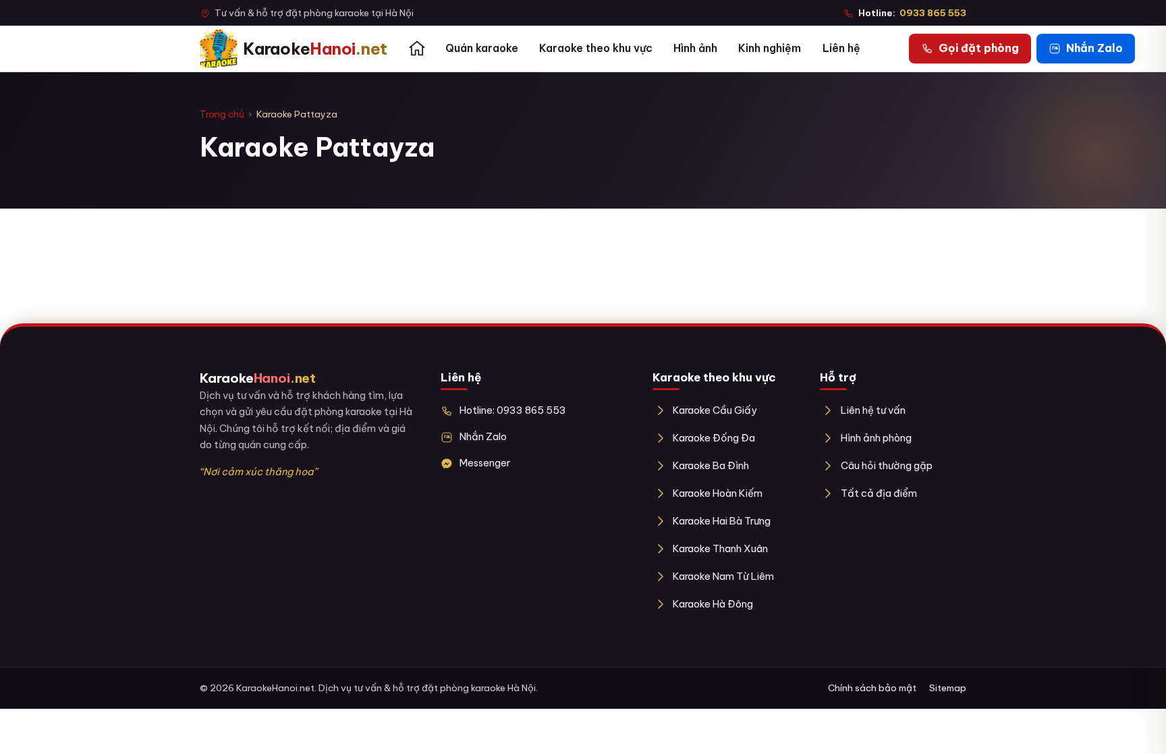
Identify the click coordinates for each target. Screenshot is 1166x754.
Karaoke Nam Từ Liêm (723, 576)
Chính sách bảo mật (872, 688)
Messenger (485, 462)
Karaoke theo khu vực (596, 48)
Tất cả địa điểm (878, 493)
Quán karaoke (481, 48)
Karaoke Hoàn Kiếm (717, 493)
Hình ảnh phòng (876, 437)
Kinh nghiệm (769, 48)
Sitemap (947, 688)
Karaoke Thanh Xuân (720, 548)
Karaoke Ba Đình (711, 465)
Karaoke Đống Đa (714, 437)
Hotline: (912, 13)
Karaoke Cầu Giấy (715, 410)
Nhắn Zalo (483, 436)
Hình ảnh (695, 48)
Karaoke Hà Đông (713, 603)
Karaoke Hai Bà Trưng (722, 520)
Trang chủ (222, 114)
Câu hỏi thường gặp (886, 465)
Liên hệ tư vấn (873, 410)
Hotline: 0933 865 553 (513, 410)
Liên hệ (841, 48)
